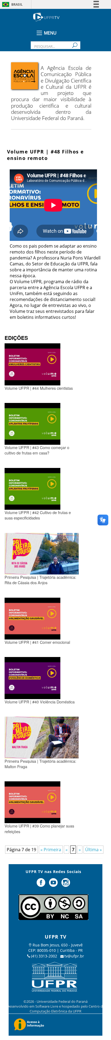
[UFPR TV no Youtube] (54, 885)
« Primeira (50, 850)
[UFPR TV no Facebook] (42, 885)
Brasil (17, 4)
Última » (93, 850)
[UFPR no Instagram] (65, 885)
